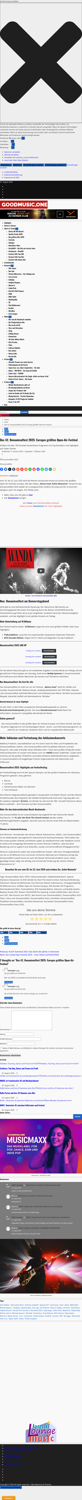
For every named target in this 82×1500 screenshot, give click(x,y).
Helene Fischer (6, 1310)
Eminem (66, 1308)
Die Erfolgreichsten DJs (17, 322)
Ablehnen (17, 165)
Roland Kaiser (38, 1316)
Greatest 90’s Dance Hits (17, 259)
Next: (29, 954)
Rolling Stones (14, 333)
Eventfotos (5, 415)
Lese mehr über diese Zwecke (16, 160)
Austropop (54, 1305)
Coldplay (11, 279)
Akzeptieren (6, 165)
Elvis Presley (13, 342)
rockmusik (27, 1316)
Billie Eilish (12, 296)
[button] (41, 63)
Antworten (8, 982)
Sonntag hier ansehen (33, 663)
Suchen (77, 1116)
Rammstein (12, 336)
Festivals (12, 240)
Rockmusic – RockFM (16, 251)
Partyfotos (37, 1313)
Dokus (6, 316)
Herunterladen (49, 651)
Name (2, 1034)
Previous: (29, 951)
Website (3, 1043)
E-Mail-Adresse (6, 1039)
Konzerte (7, 265)
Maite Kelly (75, 1310)
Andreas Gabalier (14, 348)
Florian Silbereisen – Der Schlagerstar (22, 274)
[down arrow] (16, 229)
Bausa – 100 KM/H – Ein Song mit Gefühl (23, 370)
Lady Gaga (47, 1310)
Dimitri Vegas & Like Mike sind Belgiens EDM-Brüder (39, 1228)
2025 (6, 429)
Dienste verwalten (11, 155)
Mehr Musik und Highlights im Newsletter (20, 1448)
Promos (7, 359)
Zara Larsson (13, 277)
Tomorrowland (31, 1318)
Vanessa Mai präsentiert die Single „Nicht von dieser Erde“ (29, 376)
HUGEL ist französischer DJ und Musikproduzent (19, 1076)
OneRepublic (13, 299)
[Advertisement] (41, 528)
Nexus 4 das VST (14, 402)
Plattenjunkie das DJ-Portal (18, 365)
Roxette (48, 1316)
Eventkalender (9, 262)
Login (6, 1445)
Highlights (7, 223)
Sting (10, 330)
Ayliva (66, 1305)
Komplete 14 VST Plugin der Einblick (21, 399)
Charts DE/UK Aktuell (16, 231)
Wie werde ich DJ (14, 325)
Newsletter (13, 498)
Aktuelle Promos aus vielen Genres (21, 362)
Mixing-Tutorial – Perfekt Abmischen (21, 396)
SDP (61, 1316)
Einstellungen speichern (55, 165)
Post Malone (48, 1313)
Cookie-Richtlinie (11, 172)
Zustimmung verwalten (11, 1487)
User (5, 404)
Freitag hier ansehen (33, 651)
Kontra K (26, 1310)
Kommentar (5, 1029)
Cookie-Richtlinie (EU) (12, 1459)
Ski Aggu (67, 1316)
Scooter (55, 1316)
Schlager (12, 242)
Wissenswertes (10, 434)
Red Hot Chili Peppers (16, 291)
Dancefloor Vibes (14, 245)
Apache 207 (44, 1305)
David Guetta (26, 1308)
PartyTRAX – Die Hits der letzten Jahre (22, 248)
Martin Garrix (5, 1313)
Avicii (61, 1305)
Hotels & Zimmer (10, 225)
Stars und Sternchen (16, 328)
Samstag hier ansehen (33, 657)
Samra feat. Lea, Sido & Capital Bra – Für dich (24, 367)
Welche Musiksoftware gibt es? (19, 385)
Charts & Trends (9, 228)
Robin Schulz (13, 1316)
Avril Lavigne (13, 314)
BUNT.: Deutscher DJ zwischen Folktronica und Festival (22, 1100)
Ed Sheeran (44, 1308)
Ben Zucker (12, 350)
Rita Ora (3, 1316)
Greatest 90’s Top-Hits (16, 257)
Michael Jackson (18, 1313)
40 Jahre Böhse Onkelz (16, 339)
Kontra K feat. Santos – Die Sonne (20, 379)
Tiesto (21, 1318)
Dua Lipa (11, 271)
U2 (9, 302)
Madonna (66, 1310)
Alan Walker (5, 1305)
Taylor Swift (13, 1318)
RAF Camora (59, 1313)
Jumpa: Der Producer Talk (17, 390)
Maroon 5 (12, 285)
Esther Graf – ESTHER (16, 373)
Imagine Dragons (14, 282)
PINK (10, 294)
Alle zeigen (12, 268)
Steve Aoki (76, 1316)
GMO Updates (17, 1185)
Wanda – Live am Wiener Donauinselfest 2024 (41, 596)
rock (21, 1316)
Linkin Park (12, 288)
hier (31, 495)
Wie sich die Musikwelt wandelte (20, 319)
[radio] (32, 919)
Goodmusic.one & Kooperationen (17, 1451)
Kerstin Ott (12, 356)
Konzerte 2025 (36, 1310)
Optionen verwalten (12, 152)
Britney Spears (6, 1308)
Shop (6, 1462)
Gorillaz (11, 308)
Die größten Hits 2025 (16, 237)
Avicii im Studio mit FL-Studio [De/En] (22, 393)
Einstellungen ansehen (33, 165)
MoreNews (35, 1484)
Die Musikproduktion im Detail (19, 387)
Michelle (29, 1313)
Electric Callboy (56, 1308)
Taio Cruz (3, 1318)
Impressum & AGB (11, 177)
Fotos (6, 431)
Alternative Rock (17, 1305)
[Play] (41, 570)
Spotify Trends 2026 (16, 234)
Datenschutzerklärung (13, 175)
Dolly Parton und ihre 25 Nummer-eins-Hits (17, 1088)
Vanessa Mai (13, 353)
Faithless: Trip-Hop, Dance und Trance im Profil (19, 1063)
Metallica (12, 311)
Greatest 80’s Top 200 (16, 254)
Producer (7, 382)
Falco (10, 345)
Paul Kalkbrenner (14, 305)
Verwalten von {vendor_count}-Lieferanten (21, 157)
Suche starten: (5, 1112)
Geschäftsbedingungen (13, 1464)
